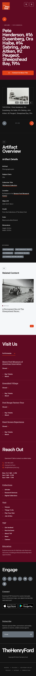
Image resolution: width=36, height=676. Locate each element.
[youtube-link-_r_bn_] (25, 579)
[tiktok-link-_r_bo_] (30, 579)
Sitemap (16, 670)
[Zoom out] (21, 102)
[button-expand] (30, 282)
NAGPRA (6, 667)
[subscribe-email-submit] (31, 634)
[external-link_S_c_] (18, 467)
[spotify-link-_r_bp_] (4, 584)
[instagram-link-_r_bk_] (9, 579)
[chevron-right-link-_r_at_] (32, 326)
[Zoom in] (17, 102)
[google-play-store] (26, 606)
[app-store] (9, 606)
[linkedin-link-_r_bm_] (20, 579)
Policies (14, 667)
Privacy (8, 670)
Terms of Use (26, 670)
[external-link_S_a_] (18, 463)
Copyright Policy (26, 667)
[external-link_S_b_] (18, 465)
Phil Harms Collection (9, 185)
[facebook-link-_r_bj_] (4, 579)
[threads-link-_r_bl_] (15, 579)
